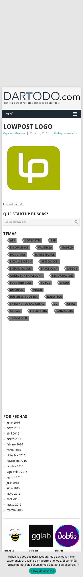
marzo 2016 (14, 439)
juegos (72, 268)
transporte (19, 318)
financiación (20, 268)
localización (21, 261)
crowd (15, 310)
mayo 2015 (14, 493)
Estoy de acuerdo (42, 571)
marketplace (45, 254)
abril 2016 (13, 433)
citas (71, 303)
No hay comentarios (65, 133)
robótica (54, 296)
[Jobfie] (67, 536)
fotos (45, 282)
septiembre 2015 (17, 471)
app (12, 240)
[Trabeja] (15, 536)
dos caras (17, 254)
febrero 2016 (15, 444)
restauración (62, 275)
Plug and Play (20, 282)
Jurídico (16, 289)
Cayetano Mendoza (14, 133)
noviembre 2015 (17, 460)
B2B (53, 240)
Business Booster (23, 296)
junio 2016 (13, 422)
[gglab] (41, 536)
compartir (33, 240)
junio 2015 (13, 488)
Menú (9, 114)
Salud (64, 282)
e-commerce (19, 247)
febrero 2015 (15, 510)
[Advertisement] (41, 43)
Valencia (45, 247)
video (37, 289)
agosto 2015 (14, 477)
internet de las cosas (27, 303)
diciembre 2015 (16, 455)
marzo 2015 (14, 504)
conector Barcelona (26, 275)
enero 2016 (14, 450)
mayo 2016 (14, 428)
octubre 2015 (15, 466)
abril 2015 (13, 499)
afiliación (49, 261)
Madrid (67, 247)
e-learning (38, 310)
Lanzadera (65, 310)
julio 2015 (13, 482)
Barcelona (49, 268)
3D (55, 303)
